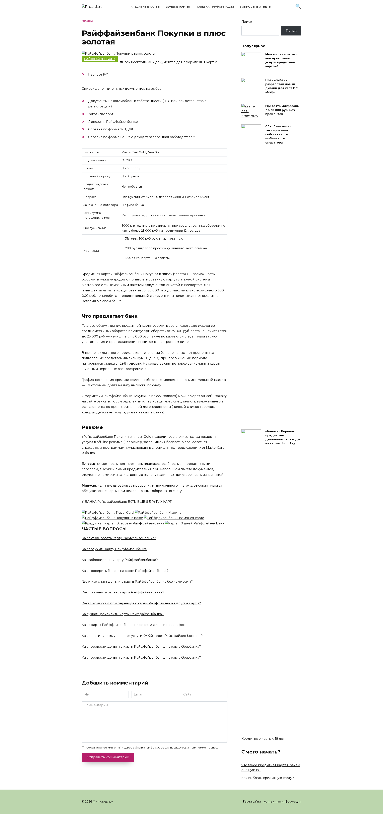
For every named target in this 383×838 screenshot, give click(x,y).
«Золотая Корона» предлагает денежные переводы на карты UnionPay (282, 437)
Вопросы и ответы (255, 6)
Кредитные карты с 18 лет (262, 739)
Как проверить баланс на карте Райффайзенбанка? (125, 571)
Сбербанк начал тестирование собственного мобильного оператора (278, 134)
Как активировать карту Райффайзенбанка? (119, 538)
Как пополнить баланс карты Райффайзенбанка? (123, 592)
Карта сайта (252, 801)
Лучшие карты (178, 6)
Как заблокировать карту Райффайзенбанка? (120, 560)
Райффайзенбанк (99, 59)
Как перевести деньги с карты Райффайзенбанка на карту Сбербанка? (141, 646)
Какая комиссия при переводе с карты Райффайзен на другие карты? (141, 603)
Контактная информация (282, 801)
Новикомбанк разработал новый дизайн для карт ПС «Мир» (281, 86)
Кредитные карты (145, 6)
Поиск (246, 22)
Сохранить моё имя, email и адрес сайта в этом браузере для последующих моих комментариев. (152, 747)
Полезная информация (215, 6)
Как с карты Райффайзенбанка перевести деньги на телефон (133, 625)
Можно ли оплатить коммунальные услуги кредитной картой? (281, 60)
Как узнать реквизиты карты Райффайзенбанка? (123, 614)
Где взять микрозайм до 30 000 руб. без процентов (282, 110)
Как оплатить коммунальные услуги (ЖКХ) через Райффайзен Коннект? (142, 636)
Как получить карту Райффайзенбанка (114, 549)
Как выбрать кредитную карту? (267, 778)
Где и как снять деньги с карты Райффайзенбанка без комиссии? (137, 581)
